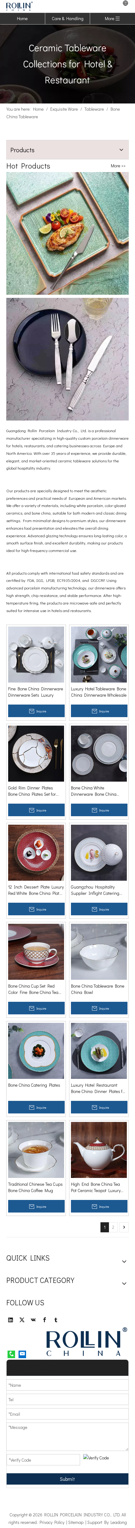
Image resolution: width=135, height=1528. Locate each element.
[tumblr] (55, 1319)
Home (22, 18)
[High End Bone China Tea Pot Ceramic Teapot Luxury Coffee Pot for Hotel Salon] (99, 1149)
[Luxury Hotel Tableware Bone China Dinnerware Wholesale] (99, 654)
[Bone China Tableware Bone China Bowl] (99, 951)
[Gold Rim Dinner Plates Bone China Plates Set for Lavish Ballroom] (36, 753)
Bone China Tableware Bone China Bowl (97, 989)
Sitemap (76, 1522)
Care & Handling (68, 18)
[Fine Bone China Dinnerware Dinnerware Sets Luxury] (36, 654)
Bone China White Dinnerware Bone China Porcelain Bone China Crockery (93, 791)
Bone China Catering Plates (34, 1085)
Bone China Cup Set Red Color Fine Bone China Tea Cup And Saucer (33, 989)
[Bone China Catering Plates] (36, 1050)
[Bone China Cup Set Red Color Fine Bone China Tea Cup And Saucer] (36, 951)
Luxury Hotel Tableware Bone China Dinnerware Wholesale (99, 692)
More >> (118, 166)
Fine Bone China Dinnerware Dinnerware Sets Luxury (35, 692)
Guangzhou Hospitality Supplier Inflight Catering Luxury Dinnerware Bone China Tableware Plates (95, 890)
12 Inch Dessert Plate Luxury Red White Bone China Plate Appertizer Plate (36, 890)
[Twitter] (22, 1319)
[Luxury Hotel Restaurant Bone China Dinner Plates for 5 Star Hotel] (99, 1050)
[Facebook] (44, 1319)
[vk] (33, 1319)
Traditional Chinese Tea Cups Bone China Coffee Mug (35, 1187)
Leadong (119, 1522)
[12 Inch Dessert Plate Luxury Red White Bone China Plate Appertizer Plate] (36, 852)
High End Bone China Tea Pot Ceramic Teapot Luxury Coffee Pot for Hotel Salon (96, 1187)
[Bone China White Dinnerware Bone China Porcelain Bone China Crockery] (99, 753)
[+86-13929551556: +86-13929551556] (11, 1354)
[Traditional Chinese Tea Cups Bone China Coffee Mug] (36, 1149)
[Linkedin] (10, 1319)
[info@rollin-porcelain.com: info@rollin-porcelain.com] (22, 1354)
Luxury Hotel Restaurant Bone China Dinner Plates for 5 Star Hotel (98, 1088)
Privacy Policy (52, 1522)
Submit (67, 1478)
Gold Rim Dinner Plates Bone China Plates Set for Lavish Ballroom (32, 791)
